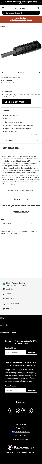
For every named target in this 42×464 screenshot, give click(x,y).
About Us (4, 325)
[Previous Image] (2, 72)
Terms (21, 381)
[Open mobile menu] (3, 8)
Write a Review (21, 211)
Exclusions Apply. (10, 371)
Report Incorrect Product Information (21, 190)
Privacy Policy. (28, 381)
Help (2, 318)
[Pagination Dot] (19, 22)
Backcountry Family (8, 332)
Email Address (10, 348)
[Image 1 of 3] (18, 72)
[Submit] (3, 13)
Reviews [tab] (17, 199)
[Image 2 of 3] (21, 72)
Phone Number (11, 386)
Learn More (33, 135)
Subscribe (32, 352)
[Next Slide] (40, 2)
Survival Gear (5, 26)
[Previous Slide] (1, 2)
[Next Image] (39, 72)
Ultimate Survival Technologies (10, 77)
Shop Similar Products (16, 101)
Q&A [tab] (26, 199)
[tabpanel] (21, 221)
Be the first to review (8, 83)
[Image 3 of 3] (23, 72)
